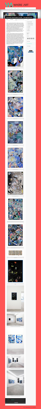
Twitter (17, 402)
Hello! (9, 8)
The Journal (18, 8)
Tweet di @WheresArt (29, 43)
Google (15, 402)
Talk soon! (12, 8)
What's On (24, 8)
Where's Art (12, 399)
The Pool (21, 8)
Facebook (16, 402)
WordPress (34, 407)
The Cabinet (15, 8)
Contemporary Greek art (30, 23)
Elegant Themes (28, 407)
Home (7, 8)
